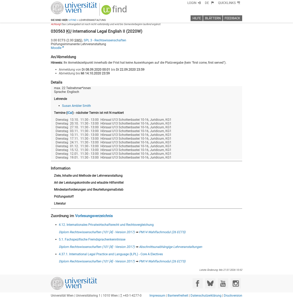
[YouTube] (223, 283)
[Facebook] (198, 283)
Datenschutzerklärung (206, 295)
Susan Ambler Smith (76, 106)
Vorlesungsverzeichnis (94, 215)
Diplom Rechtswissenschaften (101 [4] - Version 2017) (97, 232)
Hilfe (197, 18)
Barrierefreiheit (178, 295)
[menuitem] (209, 3)
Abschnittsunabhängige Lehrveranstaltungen (170, 247)
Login (191, 3)
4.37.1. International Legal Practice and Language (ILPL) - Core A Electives (111, 254)
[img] (114, 11)
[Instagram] (236, 283)
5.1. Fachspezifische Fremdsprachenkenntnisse (92, 239)
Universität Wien (64, 3)
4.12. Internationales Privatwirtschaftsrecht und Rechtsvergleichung (106, 225)
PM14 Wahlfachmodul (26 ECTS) (162, 232)
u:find (73, 20)
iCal (70, 113)
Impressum (157, 295)
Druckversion (233, 295)
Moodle (56, 48)
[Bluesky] (210, 283)
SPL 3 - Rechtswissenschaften (105, 40)
